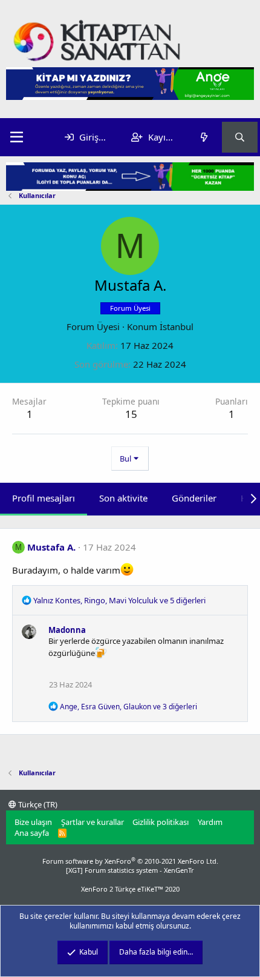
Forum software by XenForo (130, 861)
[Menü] (16, 137)
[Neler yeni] (203, 137)
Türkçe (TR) (36, 804)
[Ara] (240, 137)
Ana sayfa (32, 832)
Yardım (210, 821)
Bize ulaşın (33, 821)
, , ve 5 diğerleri (119, 600)
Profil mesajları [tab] (43, 498)
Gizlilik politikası (160, 821)
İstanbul (176, 326)
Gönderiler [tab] (194, 498)
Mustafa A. (51, 547)
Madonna (67, 629)
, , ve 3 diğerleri (128, 706)
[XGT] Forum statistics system (130, 870)
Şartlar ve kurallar (92, 821)
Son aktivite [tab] (123, 498)
